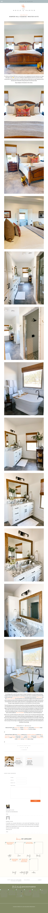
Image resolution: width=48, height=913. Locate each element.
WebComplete (32, 906)
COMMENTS (24, 749)
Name (12, 777)
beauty (14, 872)
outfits (9, 855)
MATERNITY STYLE (24, 872)
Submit (40, 879)
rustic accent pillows (20, 712)
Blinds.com (26, 729)
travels (39, 855)
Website (13, 782)
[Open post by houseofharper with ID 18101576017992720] (36, 893)
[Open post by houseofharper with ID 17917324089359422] (28, 893)
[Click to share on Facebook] (20, 747)
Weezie (14, 737)
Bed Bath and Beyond (31, 734)
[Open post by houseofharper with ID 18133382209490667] (20, 893)
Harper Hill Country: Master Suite (24, 16)
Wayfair (19, 734)
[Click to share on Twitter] (22, 747)
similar (18, 729)
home (19, 855)
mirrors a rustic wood (11, 698)
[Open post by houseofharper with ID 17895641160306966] (44, 893)
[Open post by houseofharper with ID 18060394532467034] (12, 893)
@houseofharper (28, 887)
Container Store (40, 737)
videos (33, 872)
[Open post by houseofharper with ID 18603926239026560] (4, 893)
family (29, 855)
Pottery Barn (17, 727)
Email (12, 780)
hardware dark (39, 697)
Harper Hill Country (24, 14)
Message (13, 785)
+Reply (7, 831)
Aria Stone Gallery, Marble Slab (19, 697)
